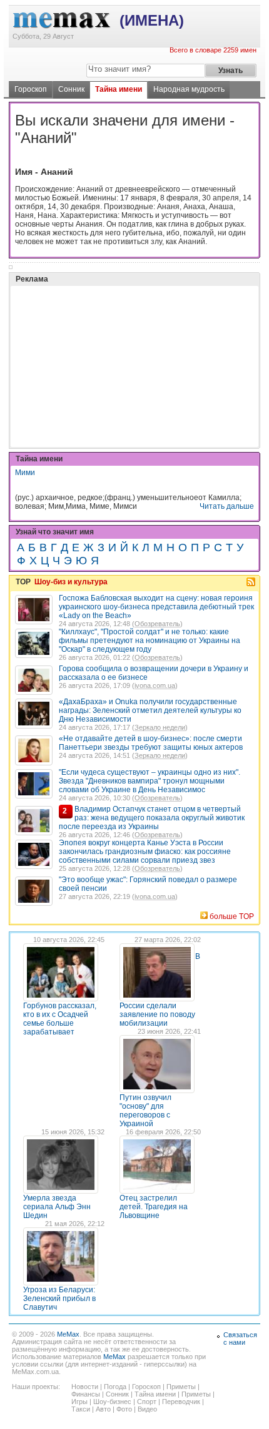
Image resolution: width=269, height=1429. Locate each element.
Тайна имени (118, 89)
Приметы (181, 1386)
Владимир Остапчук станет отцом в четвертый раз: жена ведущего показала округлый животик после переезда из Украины (152, 818)
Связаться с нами (240, 1338)
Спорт (146, 1401)
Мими (25, 472)
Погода (115, 1386)
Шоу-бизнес (112, 1401)
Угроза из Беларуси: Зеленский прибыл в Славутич (59, 1298)
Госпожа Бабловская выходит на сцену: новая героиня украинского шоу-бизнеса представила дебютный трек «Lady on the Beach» (156, 607)
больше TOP (232, 916)
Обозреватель (157, 623)
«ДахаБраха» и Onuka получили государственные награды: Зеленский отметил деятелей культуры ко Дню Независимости (150, 710)
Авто (103, 1409)
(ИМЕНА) (151, 20)
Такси (80, 1409)
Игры (79, 1401)
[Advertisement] (109, 335)
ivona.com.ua (154, 685)
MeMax (68, 1334)
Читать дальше (227, 506)
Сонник (71, 89)
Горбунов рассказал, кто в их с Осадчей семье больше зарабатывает (59, 1018)
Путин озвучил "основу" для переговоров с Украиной (145, 1110)
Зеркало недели (159, 727)
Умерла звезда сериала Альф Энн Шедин (57, 1207)
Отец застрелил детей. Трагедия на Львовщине (153, 1207)
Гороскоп (30, 89)
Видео (147, 1409)
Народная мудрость (189, 89)
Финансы (85, 1394)
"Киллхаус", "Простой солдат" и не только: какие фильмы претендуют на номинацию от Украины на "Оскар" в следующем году (149, 640)
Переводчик (181, 1401)
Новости (84, 1386)
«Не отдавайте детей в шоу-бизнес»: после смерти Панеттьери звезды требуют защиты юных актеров (151, 743)
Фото (124, 1409)
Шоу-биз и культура (71, 581)
